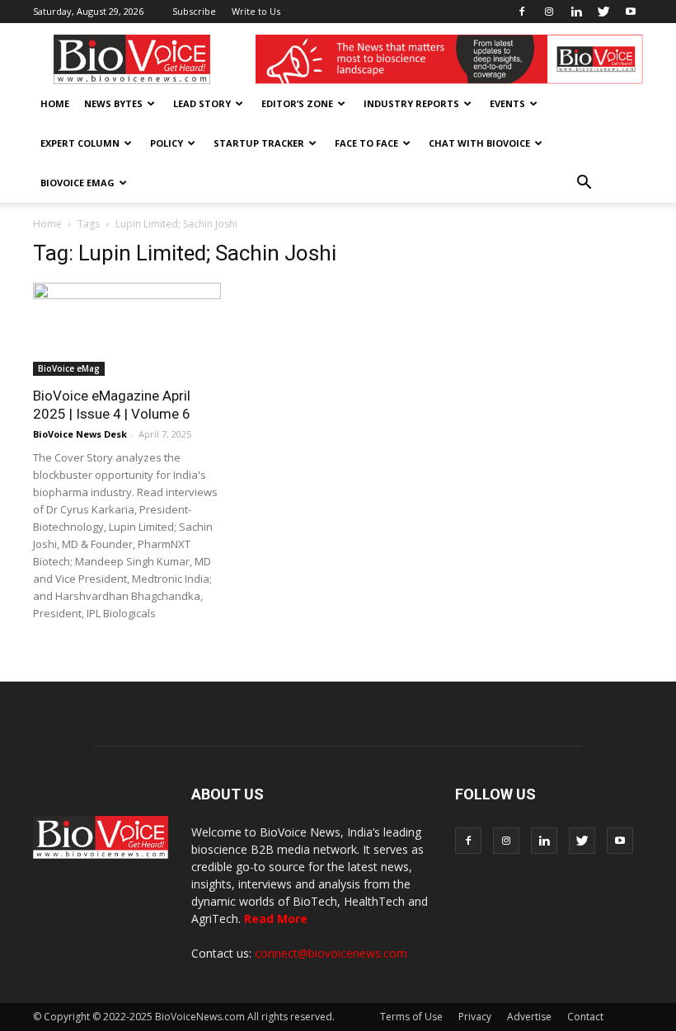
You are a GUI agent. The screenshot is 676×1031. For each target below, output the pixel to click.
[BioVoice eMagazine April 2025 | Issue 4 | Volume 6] (127, 329)
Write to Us (256, 11)
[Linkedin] (576, 11)
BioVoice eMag (77, 182)
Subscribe (194, 11)
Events (507, 103)
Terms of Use (411, 1017)
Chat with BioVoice (479, 143)
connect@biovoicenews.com (331, 953)
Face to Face (366, 143)
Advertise (529, 1017)
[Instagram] (549, 11)
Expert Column (80, 143)
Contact (585, 1017)
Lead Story (202, 103)
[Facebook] (521, 11)
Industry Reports (411, 103)
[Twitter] (603, 11)
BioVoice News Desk (80, 434)
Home (54, 103)
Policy (166, 143)
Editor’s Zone (297, 103)
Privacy (474, 1017)
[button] (583, 183)
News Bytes (113, 103)
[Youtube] (630, 11)
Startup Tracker (259, 143)
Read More (275, 918)
